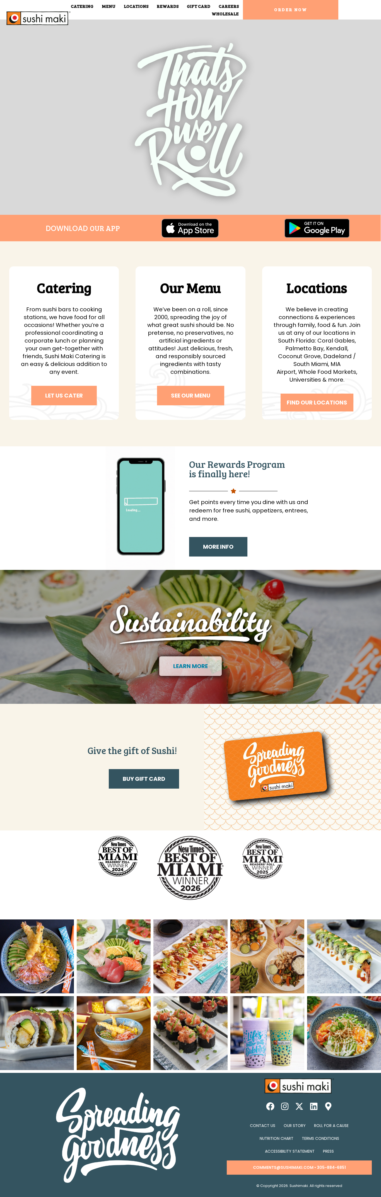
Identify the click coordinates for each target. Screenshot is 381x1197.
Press (328, 1151)
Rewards (168, 6)
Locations (136, 6)
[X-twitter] (299, 1106)
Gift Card (198, 6)
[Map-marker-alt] (328, 1106)
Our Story (295, 1125)
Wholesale (225, 13)
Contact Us (262, 1125)
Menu (108, 6)
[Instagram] (285, 1106)
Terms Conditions (320, 1138)
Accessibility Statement (290, 1151)
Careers (229, 6)
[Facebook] (270, 1106)
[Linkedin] (314, 1106)
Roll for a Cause (331, 1125)
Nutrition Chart (276, 1138)
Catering (82, 6)
